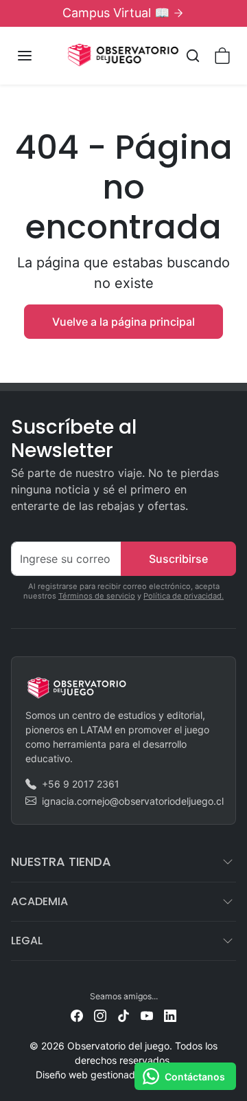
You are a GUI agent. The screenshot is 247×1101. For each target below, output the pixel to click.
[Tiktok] (123, 1014)
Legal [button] (27, 940)
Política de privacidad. (183, 596)
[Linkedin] (170, 1014)
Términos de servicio (96, 596)
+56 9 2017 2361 (80, 784)
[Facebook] (77, 1014)
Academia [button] (39, 901)
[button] (38, 56)
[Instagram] (100, 1014)
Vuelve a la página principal (123, 322)
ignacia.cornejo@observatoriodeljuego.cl (133, 801)
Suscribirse (178, 559)
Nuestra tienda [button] (61, 861)
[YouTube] (146, 1014)
